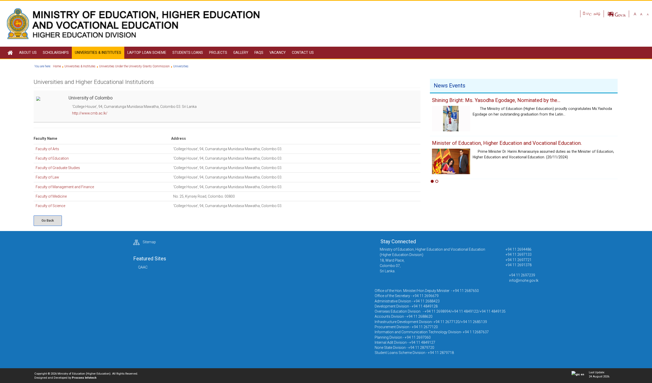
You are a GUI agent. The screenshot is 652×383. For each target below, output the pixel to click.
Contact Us (303, 52)
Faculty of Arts (47, 149)
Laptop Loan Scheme (146, 52)
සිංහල (588, 13)
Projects (218, 52)
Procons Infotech (84, 377)
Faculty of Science (50, 206)
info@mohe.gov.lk (523, 280)
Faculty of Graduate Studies (58, 168)
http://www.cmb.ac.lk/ (89, 113)
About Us (28, 52)
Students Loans (187, 52)
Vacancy (277, 52)
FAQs (258, 52)
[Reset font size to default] (641, 13)
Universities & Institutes (98, 52)
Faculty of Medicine (51, 196)
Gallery (240, 52)
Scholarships (56, 52)
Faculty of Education (52, 158)
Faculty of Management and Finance (65, 187)
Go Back (48, 220)
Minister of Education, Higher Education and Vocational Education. (507, 143)
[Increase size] (634, 13)
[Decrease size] (647, 13)
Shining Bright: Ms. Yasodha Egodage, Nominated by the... (496, 100)
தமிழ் (597, 14)
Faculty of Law (47, 177)
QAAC (142, 267)
